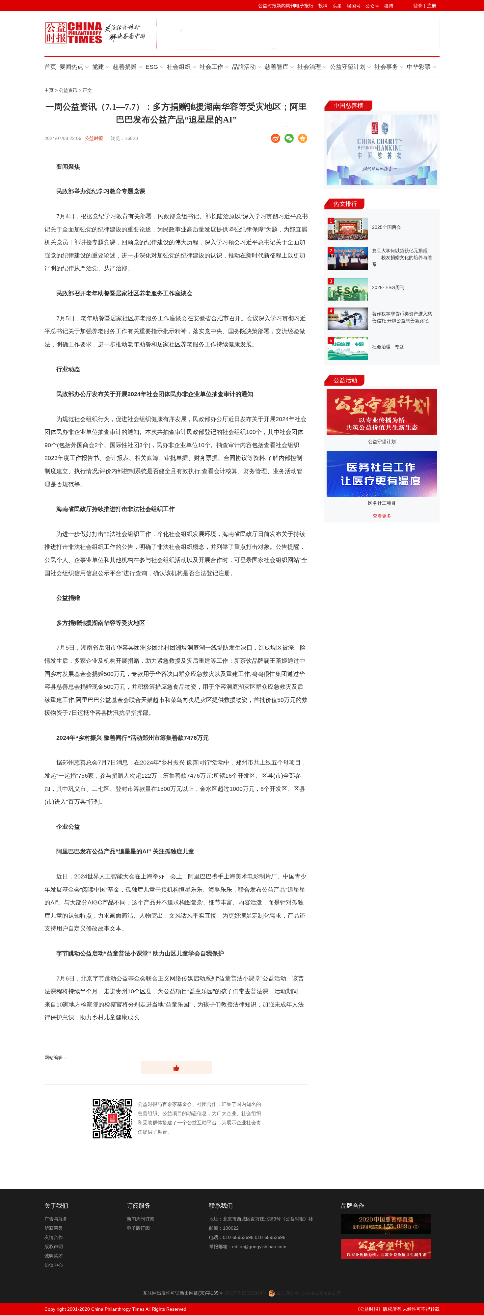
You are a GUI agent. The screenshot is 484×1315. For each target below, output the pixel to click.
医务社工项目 (382, 503)
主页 (49, 90)
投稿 (323, 5)
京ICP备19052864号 (246, 1293)
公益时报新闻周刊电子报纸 (285, 5)
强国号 (354, 6)
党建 (98, 67)
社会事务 (386, 67)
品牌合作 (352, 1205)
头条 (337, 6)
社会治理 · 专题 (388, 346)
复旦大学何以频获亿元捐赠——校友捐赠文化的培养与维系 (402, 257)
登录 (417, 5)
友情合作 (53, 1237)
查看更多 (382, 516)
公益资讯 (68, 90)
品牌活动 (244, 67)
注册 (431, 5)
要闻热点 (71, 67)
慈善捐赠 (125, 67)
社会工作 (211, 67)
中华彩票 (419, 67)
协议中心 (53, 1265)
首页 (50, 67)
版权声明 (53, 1246)
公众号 (372, 6)
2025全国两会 (386, 227)
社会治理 (309, 67)
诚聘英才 (53, 1255)
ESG (152, 67)
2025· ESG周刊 (388, 287)
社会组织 (179, 67)
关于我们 (56, 1205)
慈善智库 (276, 67)
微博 (388, 6)
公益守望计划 (347, 67)
